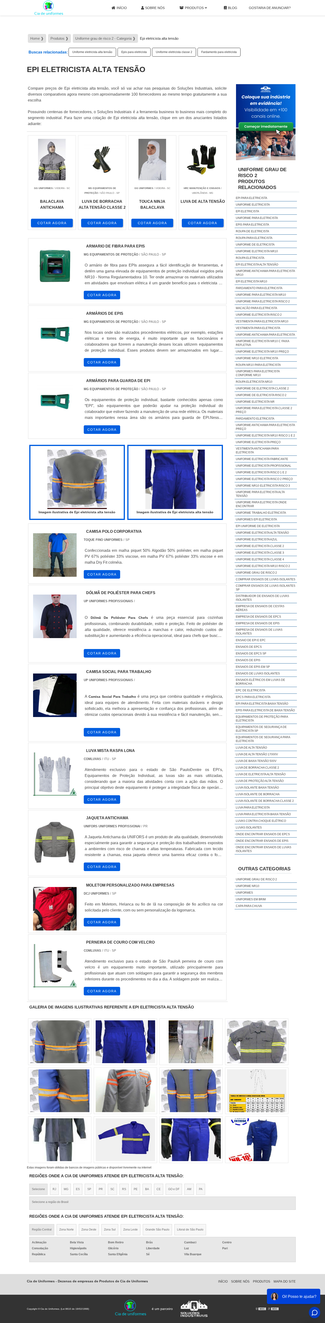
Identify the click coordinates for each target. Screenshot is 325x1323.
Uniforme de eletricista (255, 244)
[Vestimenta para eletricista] (125, 1090)
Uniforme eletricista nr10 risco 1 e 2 (265, 435)
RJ (54, 1189)
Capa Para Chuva (249, 906)
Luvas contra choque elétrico (261, 821)
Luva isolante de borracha (258, 794)
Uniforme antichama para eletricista (265, 334)
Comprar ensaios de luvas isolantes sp (265, 587)
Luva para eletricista (253, 807)
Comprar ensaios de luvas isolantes (265, 579)
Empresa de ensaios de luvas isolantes (259, 631)
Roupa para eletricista (254, 238)
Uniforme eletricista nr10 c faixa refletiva (262, 343)
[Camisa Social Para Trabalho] (55, 695)
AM (189, 1189)
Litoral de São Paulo (190, 1229)
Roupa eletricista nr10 (254, 381)
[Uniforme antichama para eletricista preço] (59, 1139)
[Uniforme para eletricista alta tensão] (191, 1090)
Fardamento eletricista (255, 418)
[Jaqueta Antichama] (55, 841)
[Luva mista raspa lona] (55, 774)
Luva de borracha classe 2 (257, 767)
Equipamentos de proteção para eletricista (262, 718)
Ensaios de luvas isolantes (258, 673)
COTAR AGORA (52, 223)
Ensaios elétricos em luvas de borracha (260, 681)
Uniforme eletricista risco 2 (259, 314)
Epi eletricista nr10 (251, 281)
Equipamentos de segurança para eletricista (263, 739)
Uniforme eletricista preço (258, 442)
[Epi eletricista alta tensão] (77, 479)
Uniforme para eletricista (257, 218)
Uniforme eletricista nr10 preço (262, 351)
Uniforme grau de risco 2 (256, 572)
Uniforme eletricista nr (255, 401)
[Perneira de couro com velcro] (55, 966)
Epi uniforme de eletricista (258, 526)
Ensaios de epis (248, 660)
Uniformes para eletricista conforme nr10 (258, 373)
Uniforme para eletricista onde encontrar (261, 504)
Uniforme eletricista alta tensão (92, 52)
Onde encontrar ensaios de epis (262, 841)
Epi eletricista (247, 211)
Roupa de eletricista (252, 231)
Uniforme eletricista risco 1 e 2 (261, 472)
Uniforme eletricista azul (256, 539)
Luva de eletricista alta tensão (261, 774)
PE (136, 1189)
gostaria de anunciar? (270, 8)
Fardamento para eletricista (219, 52)
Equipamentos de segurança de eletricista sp (261, 728)
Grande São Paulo (157, 1229)
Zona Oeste (88, 1229)
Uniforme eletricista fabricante (262, 459)
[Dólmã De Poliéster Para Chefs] (55, 616)
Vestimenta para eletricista (258, 328)
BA (147, 1189)
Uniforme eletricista (253, 204)
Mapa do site (285, 1281)
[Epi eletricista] (256, 1041)
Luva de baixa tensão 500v (256, 761)
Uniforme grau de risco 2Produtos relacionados (262, 178)
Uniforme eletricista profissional (263, 465)
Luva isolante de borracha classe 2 (265, 801)
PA (200, 1189)
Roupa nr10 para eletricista (258, 365)
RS (124, 1189)
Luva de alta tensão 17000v (257, 754)
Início (122, 8)
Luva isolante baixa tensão (257, 787)
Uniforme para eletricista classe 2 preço (264, 410)
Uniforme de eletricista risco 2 (261, 395)
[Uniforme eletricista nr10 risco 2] (191, 1139)
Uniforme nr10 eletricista (257, 358)
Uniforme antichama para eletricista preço (265, 427)
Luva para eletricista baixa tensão (263, 814)
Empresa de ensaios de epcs (258, 616)
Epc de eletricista (250, 690)
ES (78, 1189)
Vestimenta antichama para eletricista (257, 450)
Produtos (194, 8)
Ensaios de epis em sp (253, 667)
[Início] (48, 8)
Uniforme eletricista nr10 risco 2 (263, 566)
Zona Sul (110, 1229)
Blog (232, 8)
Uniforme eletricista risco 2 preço (264, 479)
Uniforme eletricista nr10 (257, 251)
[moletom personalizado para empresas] (55, 908)
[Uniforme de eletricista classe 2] (191, 1041)
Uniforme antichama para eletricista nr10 (265, 272)
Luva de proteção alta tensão (260, 781)
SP (89, 1189)
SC (112, 1189)
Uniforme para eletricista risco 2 (263, 301)
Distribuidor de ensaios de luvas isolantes (262, 597)
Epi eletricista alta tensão (257, 264)
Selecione (38, 1189)
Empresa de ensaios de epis (258, 623)
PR (101, 1189)
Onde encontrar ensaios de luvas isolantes (263, 849)
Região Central (42, 1229)
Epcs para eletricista (253, 697)
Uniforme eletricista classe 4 (260, 559)
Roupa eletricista (250, 258)
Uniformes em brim (251, 899)
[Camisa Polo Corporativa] (55, 555)
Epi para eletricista (251, 198)
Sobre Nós (155, 8)
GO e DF (173, 1189)
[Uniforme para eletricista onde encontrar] (256, 1090)
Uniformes (244, 892)
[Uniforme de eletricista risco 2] (125, 1139)
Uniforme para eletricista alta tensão (260, 494)
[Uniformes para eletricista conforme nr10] (125, 1041)
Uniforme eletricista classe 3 (260, 552)
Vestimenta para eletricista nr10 (262, 321)
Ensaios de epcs (249, 647)
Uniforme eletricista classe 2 (174, 52)
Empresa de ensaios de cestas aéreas (260, 608)
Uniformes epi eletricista (256, 519)
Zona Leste (130, 1229)
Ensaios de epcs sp (251, 653)
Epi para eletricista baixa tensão (262, 703)
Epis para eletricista (134, 52)
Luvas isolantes (249, 827)
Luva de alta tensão (251, 747)
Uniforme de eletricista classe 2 (262, 388)
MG (66, 1189)
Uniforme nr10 (247, 886)
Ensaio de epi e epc (251, 640)
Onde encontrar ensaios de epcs (263, 834)
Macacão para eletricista (256, 308)
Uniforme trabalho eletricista (261, 512)
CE (159, 1189)
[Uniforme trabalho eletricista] (256, 1139)
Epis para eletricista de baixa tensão (265, 710)
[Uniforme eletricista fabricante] (59, 1041)
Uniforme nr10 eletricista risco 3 (263, 485)
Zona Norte (66, 1229)
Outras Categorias (264, 868)
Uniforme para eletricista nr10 (261, 294)
